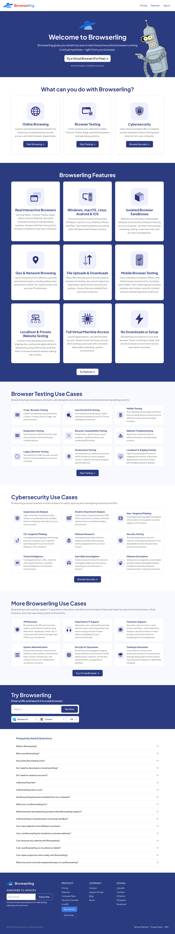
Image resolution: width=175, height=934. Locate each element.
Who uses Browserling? (27, 753)
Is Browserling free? (26, 782)
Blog (91, 896)
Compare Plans (69, 896)
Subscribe (44, 896)
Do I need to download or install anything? (37, 768)
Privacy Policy (157, 927)
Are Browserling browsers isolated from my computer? (43, 797)
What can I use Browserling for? (31, 804)
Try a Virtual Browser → (87, 673)
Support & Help (96, 892)
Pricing (143, 5)
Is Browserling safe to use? (29, 789)
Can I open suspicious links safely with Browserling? (42, 855)
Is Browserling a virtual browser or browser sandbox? (42, 818)
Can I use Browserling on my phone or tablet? (38, 847)
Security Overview (70, 900)
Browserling (24, 883)
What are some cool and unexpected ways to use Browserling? (47, 862)
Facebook (121, 904)
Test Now (69, 709)
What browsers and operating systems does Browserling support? (49, 811)
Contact (93, 888)
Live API (65, 904)
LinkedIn (121, 888)
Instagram (121, 900)
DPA (166, 927)
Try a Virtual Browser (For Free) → (87, 58)
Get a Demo (69, 909)
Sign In (166, 5)
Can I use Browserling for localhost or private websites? (43, 833)
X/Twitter (121, 896)
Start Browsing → (35, 144)
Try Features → (87, 371)
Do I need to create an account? (32, 775)
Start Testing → (87, 144)
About (92, 900)
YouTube (121, 892)
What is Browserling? (26, 746)
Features (155, 5)
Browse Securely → (139, 144)
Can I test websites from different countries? (38, 826)
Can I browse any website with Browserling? (38, 840)
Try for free (69, 915)
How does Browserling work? (30, 760)
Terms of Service (141, 927)
